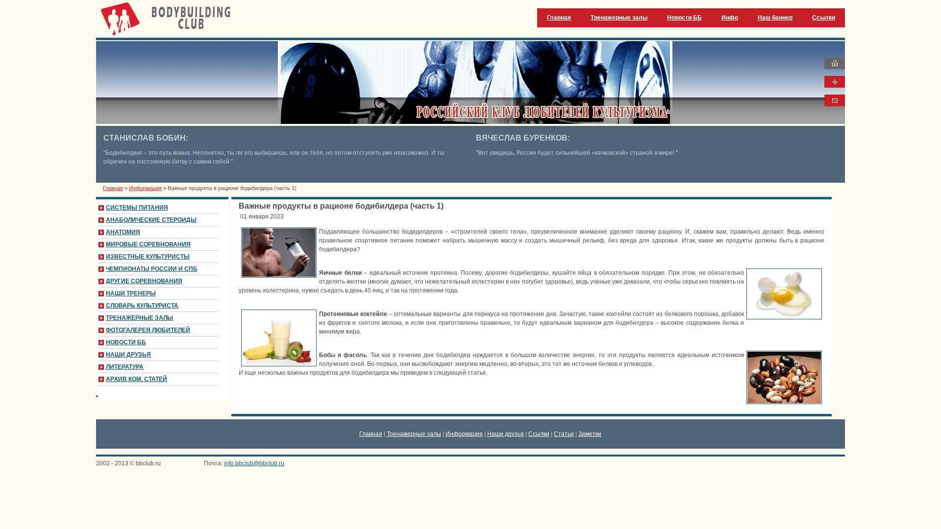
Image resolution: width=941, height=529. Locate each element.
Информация (145, 188)
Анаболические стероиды (151, 219)
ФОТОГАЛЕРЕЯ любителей (148, 330)
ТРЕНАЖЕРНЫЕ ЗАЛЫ (139, 317)
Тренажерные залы (619, 17)
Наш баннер (775, 17)
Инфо (729, 17)
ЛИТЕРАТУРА (125, 366)
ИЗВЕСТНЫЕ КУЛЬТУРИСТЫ (148, 256)
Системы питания (137, 207)
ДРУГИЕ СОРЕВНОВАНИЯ (144, 281)
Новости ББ (684, 17)
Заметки (589, 434)
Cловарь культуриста (142, 305)
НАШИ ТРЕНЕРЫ (131, 293)
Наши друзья (505, 434)
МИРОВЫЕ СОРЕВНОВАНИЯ (148, 244)
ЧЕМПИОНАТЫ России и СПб (152, 268)
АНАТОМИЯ (123, 232)
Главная (559, 17)
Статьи (564, 434)
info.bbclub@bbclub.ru (254, 463)
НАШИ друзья (128, 354)
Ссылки (823, 17)
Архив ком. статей (136, 379)
